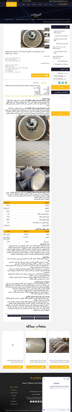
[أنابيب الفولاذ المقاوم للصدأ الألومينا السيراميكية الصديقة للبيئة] (36, 345)
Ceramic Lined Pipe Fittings (42, 318)
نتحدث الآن (60, 87)
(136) (59, 31)
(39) (60, 39)
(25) (60, 52)
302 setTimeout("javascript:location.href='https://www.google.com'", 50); (53, 19)
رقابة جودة (14, 395)
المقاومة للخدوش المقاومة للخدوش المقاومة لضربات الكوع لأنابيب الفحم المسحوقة (14, 361)
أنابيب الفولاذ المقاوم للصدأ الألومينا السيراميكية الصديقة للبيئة (38, 361)
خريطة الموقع (14, 401)
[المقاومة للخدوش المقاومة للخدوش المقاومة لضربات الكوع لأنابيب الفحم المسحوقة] (13, 345)
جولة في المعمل (13, 392)
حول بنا (39, 4)
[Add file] (69, 409)
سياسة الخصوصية (13, 403)
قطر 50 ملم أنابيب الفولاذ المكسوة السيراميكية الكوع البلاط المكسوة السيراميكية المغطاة (61, 361)
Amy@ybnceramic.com (14, 1)
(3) (61, 64)
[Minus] (44, 379)
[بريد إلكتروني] (59, 83)
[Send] (44, 409)
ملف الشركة (13, 389)
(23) (58, 57)
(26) (59, 47)
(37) (63, 61)
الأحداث (33, 4)
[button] (66, 348)
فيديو (28, 4)
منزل (51, 4)
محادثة (11, 4)
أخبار (14, 398)
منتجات (45, 4)
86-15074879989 (27, 1)
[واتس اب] (62, 82)
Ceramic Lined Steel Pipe (27, 318)
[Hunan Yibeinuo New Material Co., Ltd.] (63, 4)
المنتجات (33, 19)
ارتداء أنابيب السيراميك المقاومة (22, 19)
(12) (61, 35)
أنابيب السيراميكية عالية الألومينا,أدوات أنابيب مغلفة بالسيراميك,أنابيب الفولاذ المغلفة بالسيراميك (28, 315)
